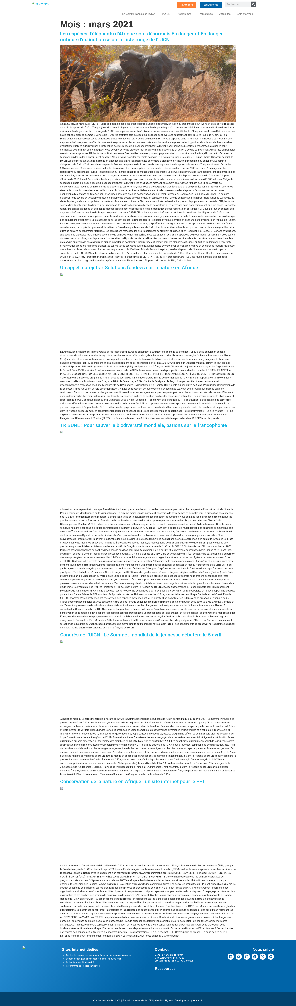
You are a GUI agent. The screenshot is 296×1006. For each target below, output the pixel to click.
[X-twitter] (263, 957)
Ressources (165, 968)
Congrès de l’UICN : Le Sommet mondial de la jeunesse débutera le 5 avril (140, 635)
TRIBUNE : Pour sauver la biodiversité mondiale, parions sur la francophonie (143, 425)
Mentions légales (164, 1000)
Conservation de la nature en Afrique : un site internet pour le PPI (132, 781)
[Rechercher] (253, 4)
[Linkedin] (231, 957)
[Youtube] (239, 957)
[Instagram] (247, 957)
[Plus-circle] (271, 957)
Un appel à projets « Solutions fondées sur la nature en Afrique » (131, 267)
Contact (162, 949)
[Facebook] (255, 957)
